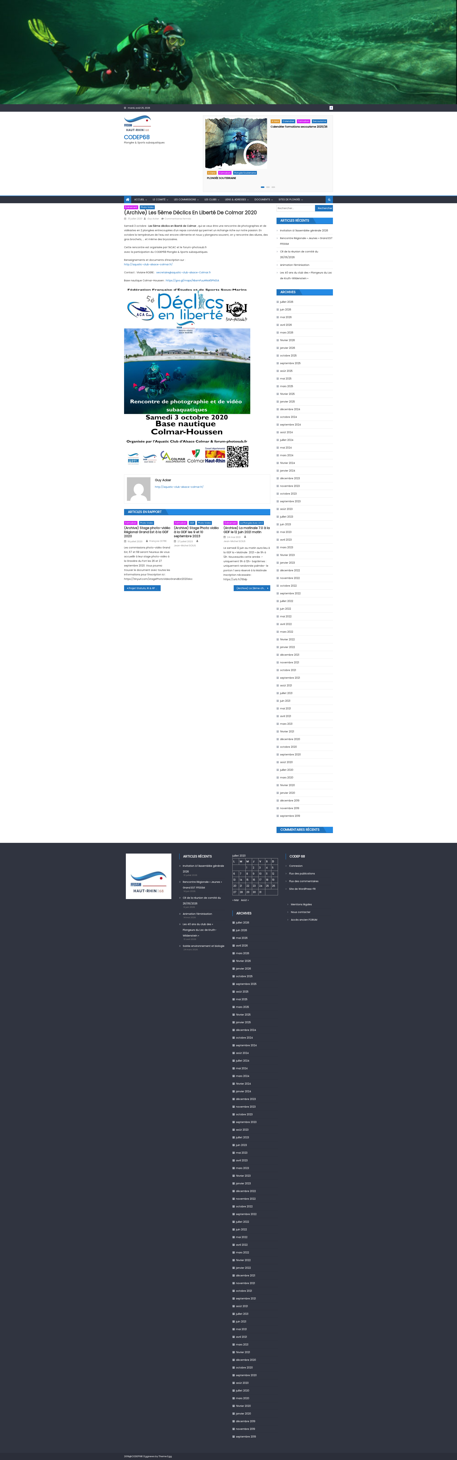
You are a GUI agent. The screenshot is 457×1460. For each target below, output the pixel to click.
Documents (262, 199)
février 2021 (287, 731)
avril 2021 (285, 716)
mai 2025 (286, 378)
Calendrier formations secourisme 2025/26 (299, 126)
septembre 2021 (290, 678)
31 (260, 892)
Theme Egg (165, 1456)
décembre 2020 (290, 739)
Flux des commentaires (303, 881)
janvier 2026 (287, 348)
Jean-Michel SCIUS (185, 545)
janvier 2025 (287, 401)
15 (247, 880)
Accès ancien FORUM (304, 920)
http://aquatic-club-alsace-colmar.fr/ (148, 264)
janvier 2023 (287, 563)
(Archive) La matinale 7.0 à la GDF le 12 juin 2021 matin (247, 530)
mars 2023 (286, 547)
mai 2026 (286, 317)
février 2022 (287, 639)
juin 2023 (285, 524)
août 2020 (286, 762)
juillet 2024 (286, 440)
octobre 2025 (288, 355)
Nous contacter (300, 912)
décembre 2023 (290, 478)
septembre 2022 (290, 593)
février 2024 (287, 463)
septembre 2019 (290, 816)
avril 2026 (286, 325)
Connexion (296, 866)
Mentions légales (301, 904)
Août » (245, 900)
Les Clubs (211, 199)
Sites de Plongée (289, 199)
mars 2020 (286, 777)
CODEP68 (137, 137)
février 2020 (287, 785)
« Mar (235, 900)
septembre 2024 (290, 424)
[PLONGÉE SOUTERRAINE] (236, 143)
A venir (211, 172)
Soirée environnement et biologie (203, 946)
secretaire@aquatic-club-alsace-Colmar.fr (183, 272)
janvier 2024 (287, 470)
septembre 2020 (290, 754)
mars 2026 (286, 332)
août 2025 (286, 371)
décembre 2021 (289, 655)
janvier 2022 (287, 647)
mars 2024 (286, 455)
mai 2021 (285, 708)
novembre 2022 (290, 578)
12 (273, 874)
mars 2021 (286, 724)
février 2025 (287, 394)
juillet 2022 (286, 601)
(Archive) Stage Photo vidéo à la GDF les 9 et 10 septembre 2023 (196, 532)
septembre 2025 (290, 363)
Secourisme (319, 121)
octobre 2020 (288, 747)
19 (273, 880)
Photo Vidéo (147, 207)
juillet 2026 (286, 302)
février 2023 (287, 555)
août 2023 (286, 509)
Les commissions (185, 199)
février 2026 (287, 340)
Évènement (131, 207)
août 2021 (286, 685)
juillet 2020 (286, 770)
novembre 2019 (289, 808)
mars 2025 (286, 386)
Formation (224, 172)
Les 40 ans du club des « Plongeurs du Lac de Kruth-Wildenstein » (306, 275)
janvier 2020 (287, 793)
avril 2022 (286, 624)
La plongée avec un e (251, 522)
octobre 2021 (288, 670)
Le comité (159, 199)
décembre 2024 (290, 409)
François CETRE (158, 541)
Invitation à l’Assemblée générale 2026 (304, 230)
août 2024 (286, 432)
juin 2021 (285, 701)
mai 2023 (286, 532)
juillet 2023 (286, 516)
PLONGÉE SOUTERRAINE (221, 178)
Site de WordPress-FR (302, 889)
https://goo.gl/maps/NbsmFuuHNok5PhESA (192, 280)
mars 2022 (286, 632)
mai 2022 (286, 616)
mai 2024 (286, 447)
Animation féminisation (294, 265)
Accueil (139, 199)
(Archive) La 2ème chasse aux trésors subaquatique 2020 (253, 588)
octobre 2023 (288, 493)
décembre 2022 (290, 570)
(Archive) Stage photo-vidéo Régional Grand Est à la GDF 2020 (147, 532)
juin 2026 (285, 309)
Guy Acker (153, 218)
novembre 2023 (290, 486)
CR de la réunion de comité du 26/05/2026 (299, 254)
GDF (192, 522)
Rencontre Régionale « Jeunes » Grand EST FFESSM (306, 241)
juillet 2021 (286, 693)
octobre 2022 (288, 586)
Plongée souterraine (245, 172)
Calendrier (288, 121)
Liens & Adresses (235, 199)
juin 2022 (285, 609)
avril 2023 (286, 540)
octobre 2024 (288, 417)
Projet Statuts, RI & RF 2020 (145, 588)
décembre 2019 (289, 800)
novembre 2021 (289, 662)
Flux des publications (302, 873)
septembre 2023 (290, 501)
